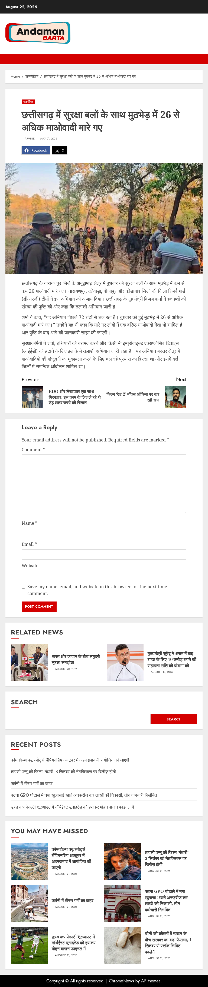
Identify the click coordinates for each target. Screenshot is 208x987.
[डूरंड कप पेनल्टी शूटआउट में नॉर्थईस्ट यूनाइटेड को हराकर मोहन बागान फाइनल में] (29, 945)
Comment (33, 450)
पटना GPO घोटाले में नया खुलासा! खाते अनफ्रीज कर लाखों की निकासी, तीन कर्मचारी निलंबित (84, 795)
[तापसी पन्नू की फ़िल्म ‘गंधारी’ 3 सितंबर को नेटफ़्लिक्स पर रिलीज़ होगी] (122, 861)
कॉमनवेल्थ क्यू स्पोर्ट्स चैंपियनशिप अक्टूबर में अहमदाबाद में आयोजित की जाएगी (70, 760)
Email (29, 544)
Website (30, 566)
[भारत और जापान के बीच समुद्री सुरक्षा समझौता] (29, 662)
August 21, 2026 (66, 874)
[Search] (199, 59)
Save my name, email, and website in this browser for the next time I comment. (98, 590)
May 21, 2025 (48, 139)
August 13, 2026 (162, 672)
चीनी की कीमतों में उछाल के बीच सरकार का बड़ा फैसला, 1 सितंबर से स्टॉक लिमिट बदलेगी (168, 942)
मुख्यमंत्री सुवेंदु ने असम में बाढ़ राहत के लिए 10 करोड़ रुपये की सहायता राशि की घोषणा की (172, 659)
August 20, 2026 (66, 669)
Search (24, 702)
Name (29, 523)
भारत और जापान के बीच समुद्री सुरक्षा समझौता (76, 659)
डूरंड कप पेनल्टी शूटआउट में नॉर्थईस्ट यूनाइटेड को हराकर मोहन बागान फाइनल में (72, 807)
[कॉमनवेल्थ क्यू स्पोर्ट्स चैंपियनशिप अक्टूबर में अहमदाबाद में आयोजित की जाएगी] (29, 861)
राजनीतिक (28, 102)
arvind (30, 139)
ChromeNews (121, 981)
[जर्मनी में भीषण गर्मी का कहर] (29, 903)
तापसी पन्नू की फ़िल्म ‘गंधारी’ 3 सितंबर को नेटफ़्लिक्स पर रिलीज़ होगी (63, 772)
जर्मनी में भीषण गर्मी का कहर (32, 783)
